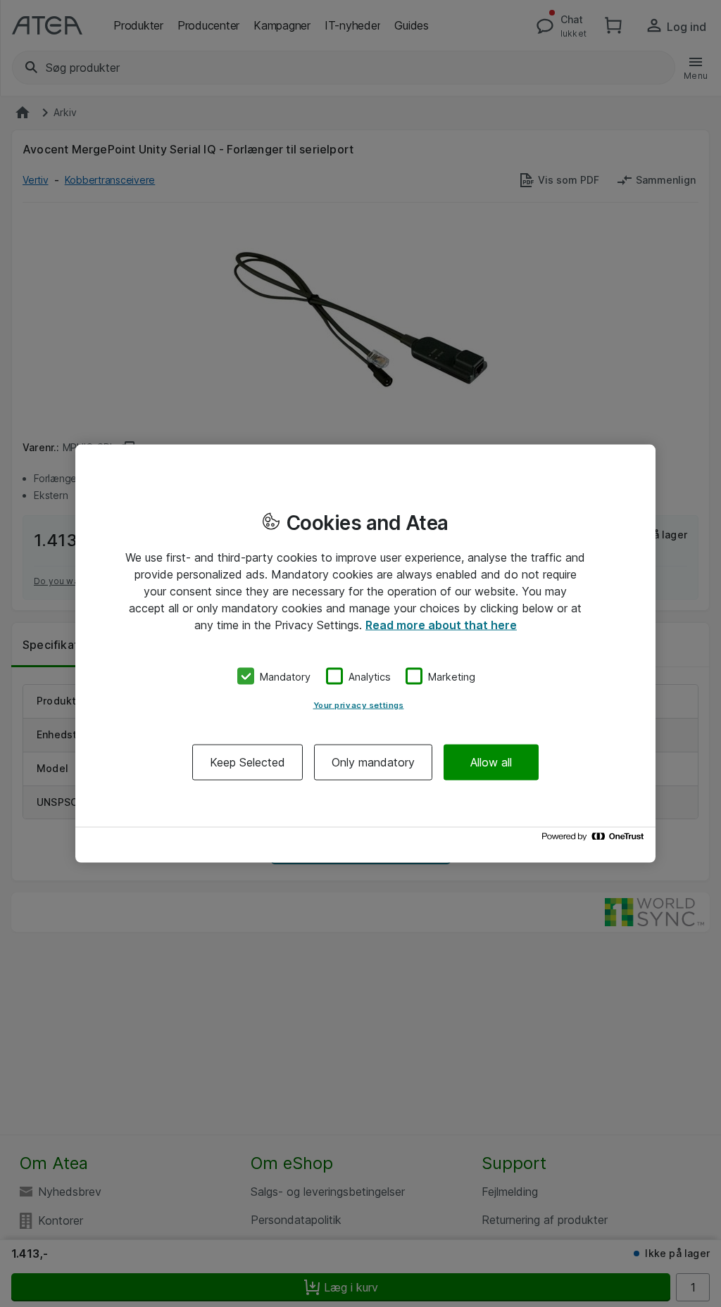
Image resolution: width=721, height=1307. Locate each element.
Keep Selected (247, 762)
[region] (365, 653)
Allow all (491, 762)
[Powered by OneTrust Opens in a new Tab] (594, 840)
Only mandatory (373, 762)
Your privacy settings (358, 705)
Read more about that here (441, 624)
